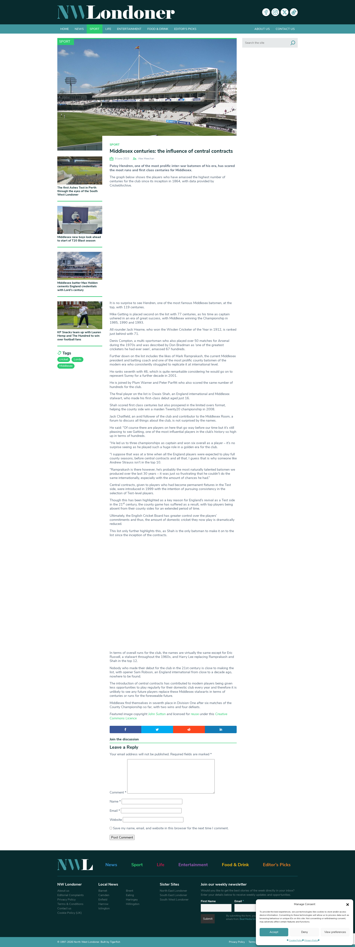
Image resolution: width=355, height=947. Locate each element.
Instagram (275, 12)
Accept (274, 932)
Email (115, 811)
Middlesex (65, 366)
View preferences (335, 932)
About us (262, 29)
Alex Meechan (146, 158)
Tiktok (294, 12)
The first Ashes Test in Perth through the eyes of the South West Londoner (77, 191)
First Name (208, 901)
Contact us (285, 29)
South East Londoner (173, 895)
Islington (104, 908)
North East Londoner (173, 891)
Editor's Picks (185, 29)
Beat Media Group (249, 919)
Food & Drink (157, 29)
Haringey (132, 900)
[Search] (293, 43)
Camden (103, 895)
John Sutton (157, 714)
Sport (94, 29)
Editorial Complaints (70, 895)
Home (64, 29)
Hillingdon (132, 904)
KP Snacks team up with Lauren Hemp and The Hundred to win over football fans (79, 335)
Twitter (284, 12)
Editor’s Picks (277, 865)
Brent (129, 891)
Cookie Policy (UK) (69, 913)
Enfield (102, 900)
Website (116, 820)
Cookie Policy (295, 940)
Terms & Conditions (70, 904)
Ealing (130, 895)
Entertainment (129, 29)
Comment (118, 792)
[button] (347, 904)
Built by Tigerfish (110, 942)
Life (108, 29)
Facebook (266, 12)
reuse (195, 714)
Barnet (102, 891)
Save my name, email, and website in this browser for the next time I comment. (171, 828)
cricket (63, 359)
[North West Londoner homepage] (116, 12)
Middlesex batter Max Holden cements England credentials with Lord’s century (77, 286)
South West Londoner (174, 900)
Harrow (103, 904)
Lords (77, 359)
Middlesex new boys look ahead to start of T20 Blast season (79, 239)
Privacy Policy (311, 940)
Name (115, 801)
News (79, 29)
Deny (304, 932)
